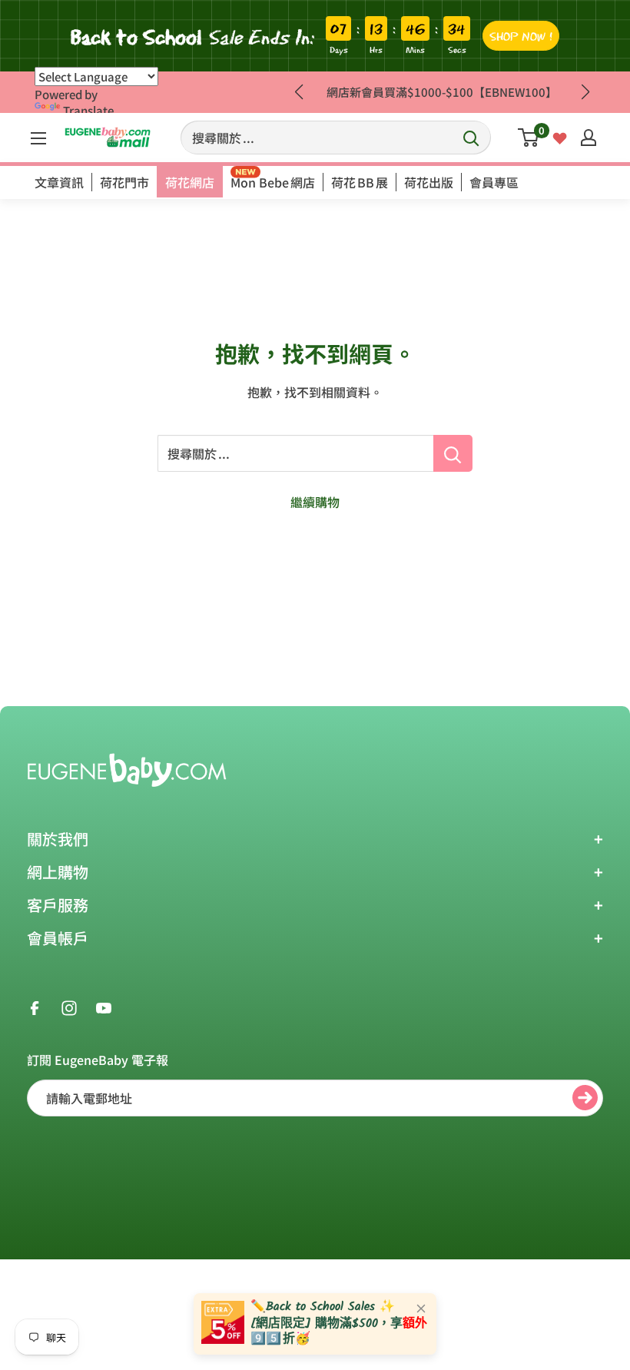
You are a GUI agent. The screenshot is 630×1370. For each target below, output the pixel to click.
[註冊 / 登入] (588, 137)
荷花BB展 (359, 182)
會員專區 (494, 182)
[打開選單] (38, 138)
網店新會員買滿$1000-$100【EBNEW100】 (442, 92)
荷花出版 (428, 182)
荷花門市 (124, 182)
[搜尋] (472, 137)
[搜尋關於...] (452, 453)
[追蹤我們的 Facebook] (34, 1006)
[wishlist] (559, 137)
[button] (585, 92)
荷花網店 (189, 182)
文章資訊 (59, 182)
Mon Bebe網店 (272, 182)
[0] (529, 137)
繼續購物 (315, 502)
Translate (88, 110)
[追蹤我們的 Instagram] (69, 1006)
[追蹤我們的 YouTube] (103, 1006)
